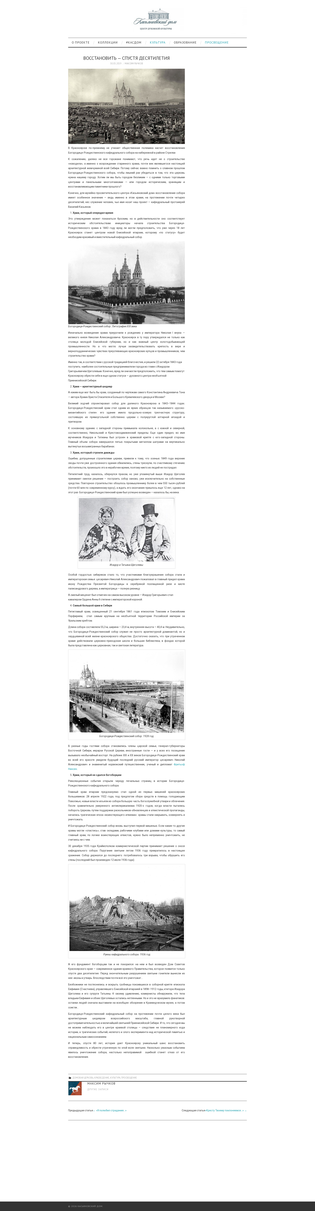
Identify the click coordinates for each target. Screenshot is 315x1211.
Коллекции (108, 42)
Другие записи (98, 1089)
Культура (158, 42)
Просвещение (217, 42)
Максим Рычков (134, 63)
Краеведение (101, 1077)
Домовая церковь (82, 1077)
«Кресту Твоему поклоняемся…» (226, 1110)
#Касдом (133, 42)
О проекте (81, 42)
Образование (185, 42)
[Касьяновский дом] (157, 20)
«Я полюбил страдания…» (110, 1110)
